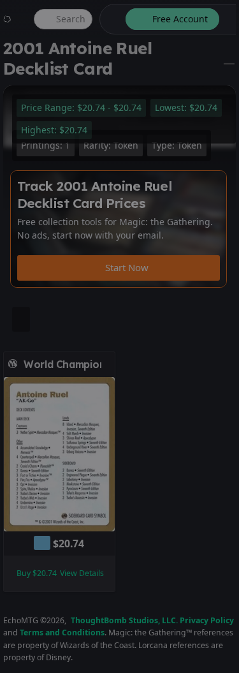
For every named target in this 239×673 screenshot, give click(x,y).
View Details (82, 573)
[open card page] (105, 364)
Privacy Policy (207, 620)
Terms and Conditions (62, 632)
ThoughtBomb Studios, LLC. (124, 620)
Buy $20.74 (37, 573)
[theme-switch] (110, 19)
